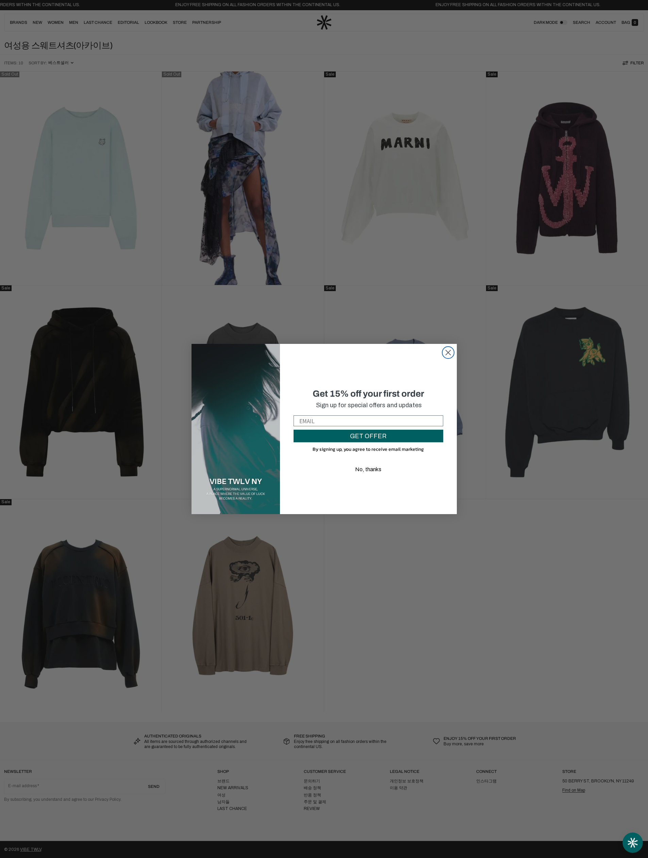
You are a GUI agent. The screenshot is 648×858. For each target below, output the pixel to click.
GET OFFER (368, 436)
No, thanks (368, 469)
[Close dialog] (448, 353)
